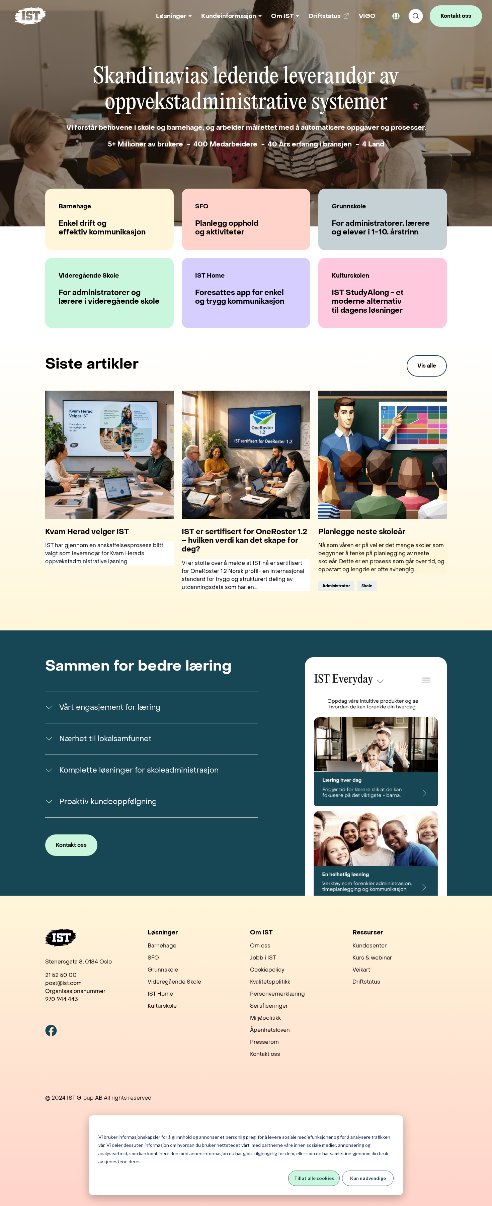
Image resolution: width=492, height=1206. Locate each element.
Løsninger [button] (171, 16)
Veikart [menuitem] (361, 969)
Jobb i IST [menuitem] (263, 957)
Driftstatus (330, 18)
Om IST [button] (282, 16)
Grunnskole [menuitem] (163, 969)
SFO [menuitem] (153, 957)
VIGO (367, 16)
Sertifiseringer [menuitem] (269, 1005)
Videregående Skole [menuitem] (174, 981)
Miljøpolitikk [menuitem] (265, 1017)
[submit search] (416, 16)
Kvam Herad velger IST (87, 531)
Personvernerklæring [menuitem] (277, 993)
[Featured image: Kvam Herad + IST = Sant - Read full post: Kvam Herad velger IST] (109, 455)
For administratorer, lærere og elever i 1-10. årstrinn (381, 228)
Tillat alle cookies (314, 1178)
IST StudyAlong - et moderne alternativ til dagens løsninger (368, 301)
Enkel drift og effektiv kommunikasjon (102, 228)
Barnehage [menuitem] (162, 945)
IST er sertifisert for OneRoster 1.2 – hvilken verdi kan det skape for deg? (244, 540)
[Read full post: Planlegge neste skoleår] (382, 455)
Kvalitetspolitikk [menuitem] (270, 981)
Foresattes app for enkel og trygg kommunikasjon (239, 297)
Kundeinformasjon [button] (228, 16)
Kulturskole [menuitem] (162, 1005)
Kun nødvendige (368, 1178)
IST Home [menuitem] (160, 993)
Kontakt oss (455, 15)
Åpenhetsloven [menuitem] (270, 1029)
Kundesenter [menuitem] (369, 945)
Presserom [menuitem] (264, 1041)
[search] (416, 16)
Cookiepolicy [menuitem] (267, 969)
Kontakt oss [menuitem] (265, 1054)
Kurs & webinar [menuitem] (372, 957)
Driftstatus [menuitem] (366, 981)
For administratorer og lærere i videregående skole (109, 297)
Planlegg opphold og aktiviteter (226, 228)
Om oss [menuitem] (260, 945)
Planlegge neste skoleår (361, 531)
